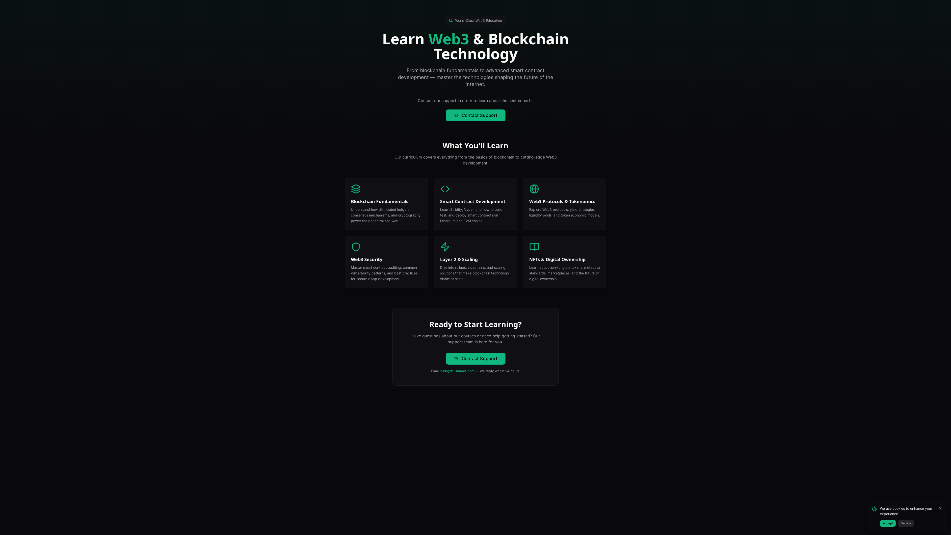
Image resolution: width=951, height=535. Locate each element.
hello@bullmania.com (457, 371)
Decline (906, 523)
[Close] (940, 508)
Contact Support (480, 115)
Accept (888, 523)
